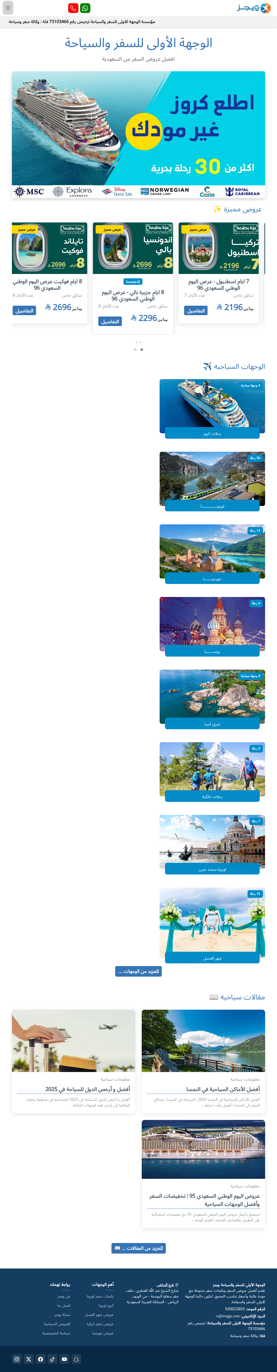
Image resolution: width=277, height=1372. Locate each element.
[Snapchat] (76, 1359)
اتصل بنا (63, 1306)
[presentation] (140, 342)
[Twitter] (29, 1359)
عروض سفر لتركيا (100, 1324)
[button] (141, 349)
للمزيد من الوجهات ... (138, 971)
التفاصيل (201, 310)
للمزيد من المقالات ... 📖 (138, 1248)
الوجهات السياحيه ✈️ (234, 366)
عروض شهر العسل (99, 1315)
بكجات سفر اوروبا (100, 1296)
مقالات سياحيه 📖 (237, 997)
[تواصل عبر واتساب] (85, 8)
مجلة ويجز (62, 1315)
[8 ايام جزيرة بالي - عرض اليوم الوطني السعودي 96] (138, 247)
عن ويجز (64, 1296)
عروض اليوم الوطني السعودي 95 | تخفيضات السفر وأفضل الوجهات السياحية (204, 1200)
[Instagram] (17, 1359)
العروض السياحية (57, 1324)
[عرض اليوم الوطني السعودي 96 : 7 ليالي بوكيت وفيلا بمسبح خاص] (52, 247)
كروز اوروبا (106, 1306)
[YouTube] (64, 1359)
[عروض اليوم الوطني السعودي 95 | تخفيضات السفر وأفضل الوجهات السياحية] (203, 1148)
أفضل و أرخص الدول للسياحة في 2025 (87, 1089)
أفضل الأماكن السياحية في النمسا (223, 1089)
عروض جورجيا (103, 1333)
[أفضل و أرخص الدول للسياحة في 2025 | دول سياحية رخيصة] (73, 1050)
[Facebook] (40, 1359)
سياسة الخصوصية (56, 1333)
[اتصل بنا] (73, 8)
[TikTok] (52, 1359)
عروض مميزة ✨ (237, 209)
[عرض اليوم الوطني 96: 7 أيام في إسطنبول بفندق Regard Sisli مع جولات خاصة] (224, 247)
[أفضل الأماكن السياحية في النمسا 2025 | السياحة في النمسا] (203, 1050)
